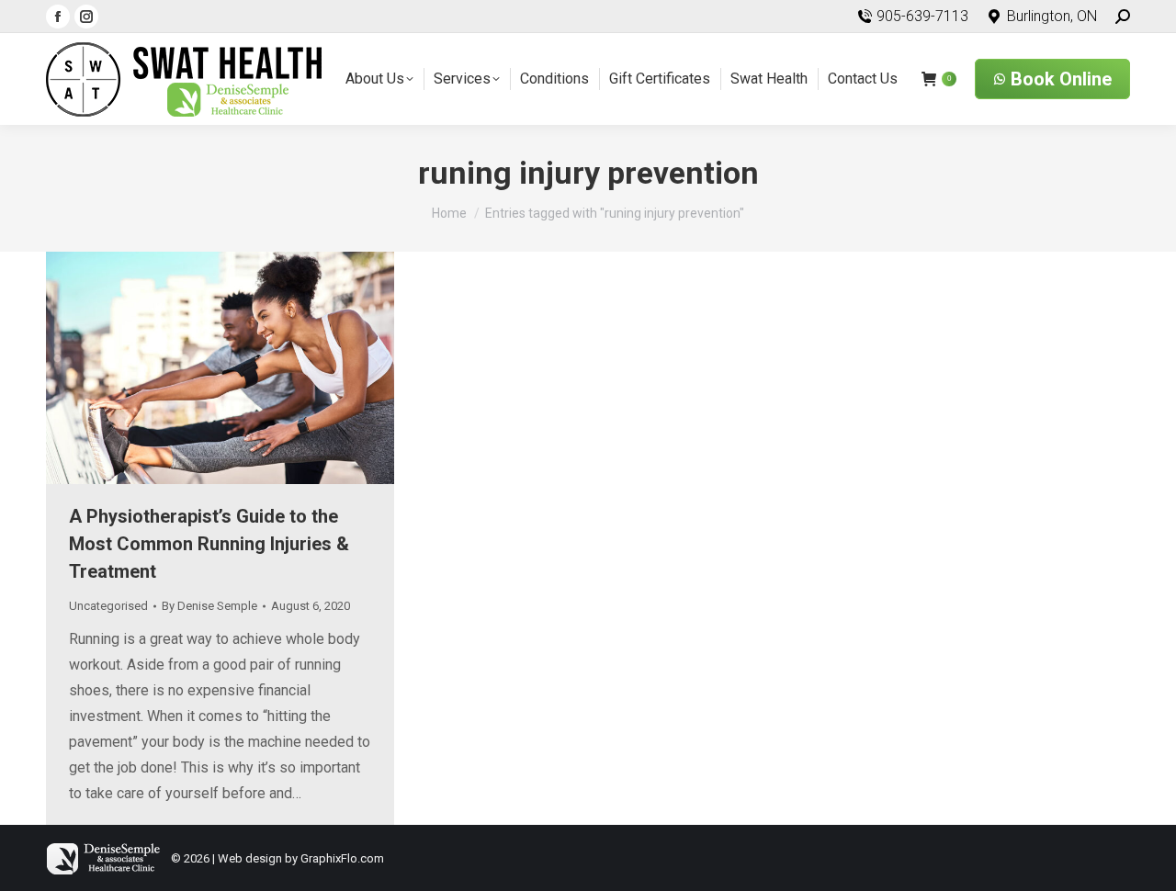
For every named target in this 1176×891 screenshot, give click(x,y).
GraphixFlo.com (342, 858)
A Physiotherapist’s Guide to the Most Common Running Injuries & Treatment (209, 543)
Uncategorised (108, 606)
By (209, 606)
